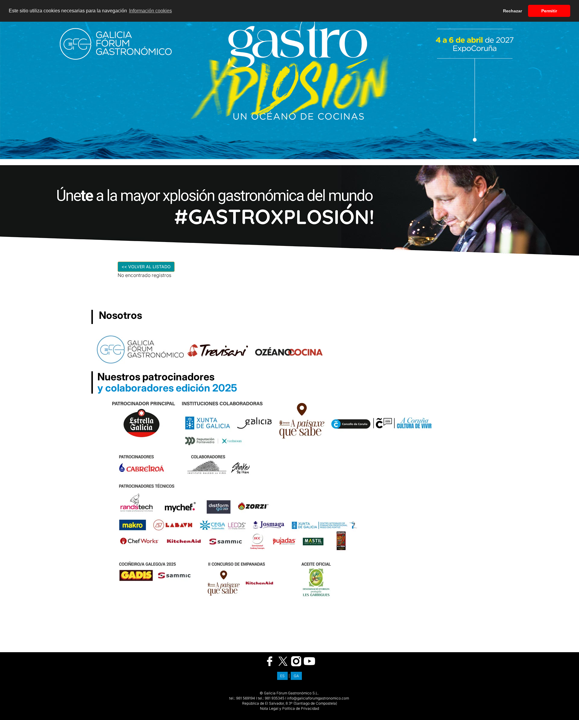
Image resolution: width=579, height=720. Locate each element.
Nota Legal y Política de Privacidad (289, 708)
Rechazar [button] (512, 10)
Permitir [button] (549, 10)
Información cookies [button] (150, 10)
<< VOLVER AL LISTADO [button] (146, 266)
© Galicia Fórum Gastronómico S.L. (289, 693)
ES (282, 676)
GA (296, 676)
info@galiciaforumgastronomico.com (318, 698)
